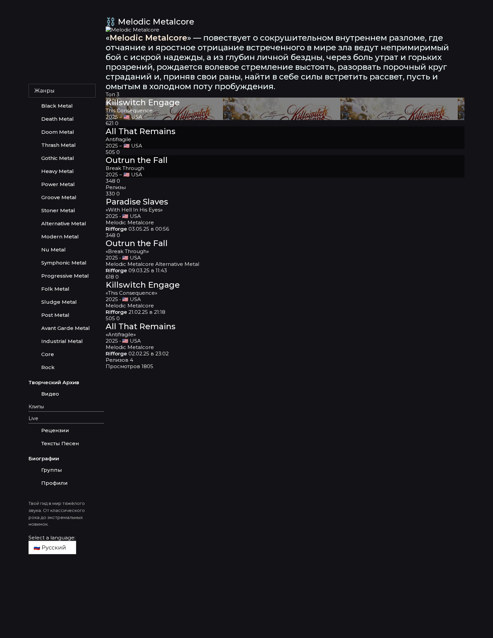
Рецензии (55, 430)
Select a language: (52, 537)
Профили (54, 483)
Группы (51, 470)
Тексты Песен (60, 443)
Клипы (36, 407)
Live (33, 418)
